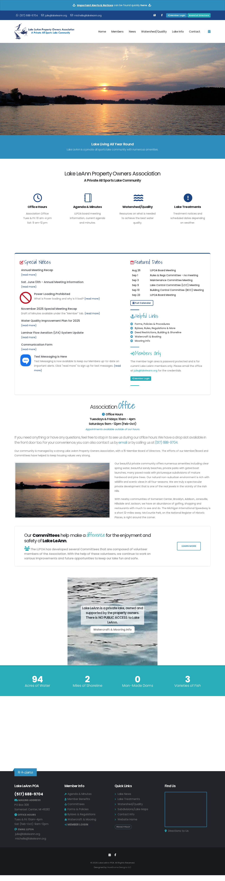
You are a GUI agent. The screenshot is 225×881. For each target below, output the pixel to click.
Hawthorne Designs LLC (119, 867)
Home (102, 31)
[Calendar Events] (109, 855)
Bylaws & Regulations (81, 814)
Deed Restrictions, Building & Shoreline (158, 332)
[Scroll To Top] (218, 877)
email (122, 442)
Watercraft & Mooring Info (112, 630)
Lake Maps (112, 746)
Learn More (189, 546)
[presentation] (9, 89)
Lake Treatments (187, 207)
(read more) (29, 274)
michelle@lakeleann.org (30, 838)
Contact (194, 31)
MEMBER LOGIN (78, 824)
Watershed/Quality (137, 207)
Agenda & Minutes (87, 207)
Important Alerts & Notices (95, 5)
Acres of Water (37, 685)
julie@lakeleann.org (145, 370)
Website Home (127, 819)
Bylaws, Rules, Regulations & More (155, 328)
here (143, 5)
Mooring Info (142, 341)
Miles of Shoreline (87, 685)
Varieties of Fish (187, 685)
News (132, 31)
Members (117, 31)
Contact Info (126, 814)
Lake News (124, 794)
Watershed (154, 31)
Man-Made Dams (137, 685)
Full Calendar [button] (142, 302)
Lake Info (178, 31)
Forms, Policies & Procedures (152, 324)
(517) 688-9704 (166, 442)
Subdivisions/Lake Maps (133, 809)
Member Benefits (79, 799)
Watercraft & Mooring (82, 819)
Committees (76, 804)
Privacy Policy (123, 827)
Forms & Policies (78, 809)
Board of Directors (199, 15)
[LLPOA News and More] (154, 15)
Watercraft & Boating (148, 336)
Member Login (177, 15)
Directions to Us (178, 831)
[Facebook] (161, 15)
